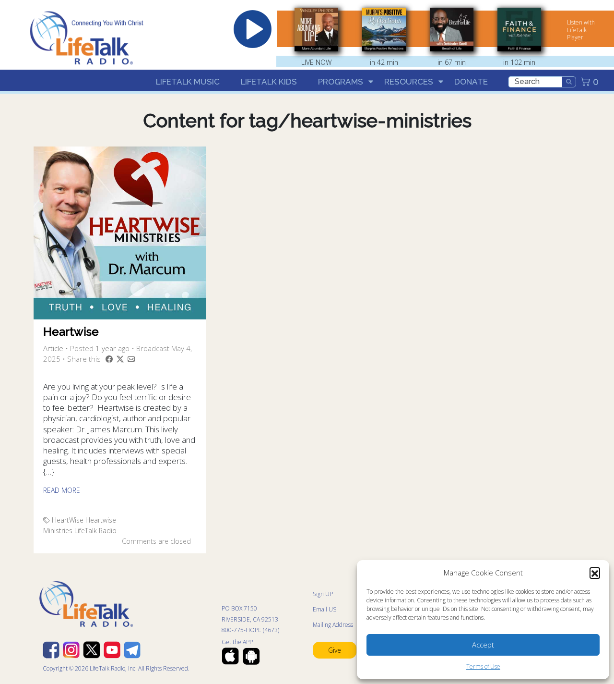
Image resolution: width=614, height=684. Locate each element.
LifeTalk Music (188, 81)
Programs (340, 81)
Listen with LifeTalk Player (581, 29)
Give (334, 650)
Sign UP (323, 594)
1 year (105, 348)
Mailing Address (333, 625)
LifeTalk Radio (95, 530)
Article (53, 348)
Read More (61, 490)
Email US (324, 609)
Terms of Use (483, 666)
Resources (408, 81)
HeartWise (67, 520)
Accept (483, 644)
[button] (595, 572)
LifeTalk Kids (269, 81)
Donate (471, 81)
